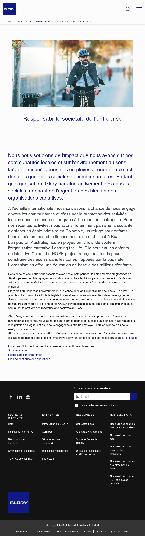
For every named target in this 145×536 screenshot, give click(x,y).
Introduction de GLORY (55, 424)
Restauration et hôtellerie (16, 441)
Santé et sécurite (18, 350)
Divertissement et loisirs (21, 450)
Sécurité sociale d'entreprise (51, 441)
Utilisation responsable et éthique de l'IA (88, 452)
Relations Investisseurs (55, 450)
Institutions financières (20, 431)
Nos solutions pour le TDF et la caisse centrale (122, 479)
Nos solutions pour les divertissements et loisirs (122, 465)
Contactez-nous (85, 424)
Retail (11, 424)
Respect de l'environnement (25, 355)
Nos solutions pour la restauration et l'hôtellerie (122, 450)
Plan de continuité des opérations (29, 359)
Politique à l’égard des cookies (113, 531)
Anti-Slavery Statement (89, 431)
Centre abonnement (67, 531)
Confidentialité (42, 531)
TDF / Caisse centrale (20, 458)
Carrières (47, 431)
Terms (87, 531)
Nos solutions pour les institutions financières (122, 425)
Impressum (48, 458)
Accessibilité (21, 531)
